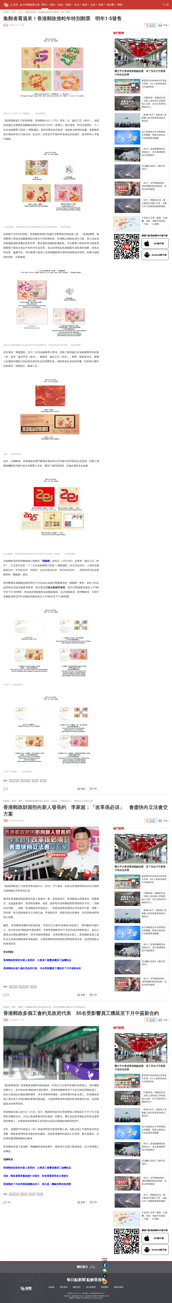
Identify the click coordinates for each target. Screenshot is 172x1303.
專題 (119, 4)
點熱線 (51, 1287)
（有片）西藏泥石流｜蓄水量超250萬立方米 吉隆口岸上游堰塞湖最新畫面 (154, 203)
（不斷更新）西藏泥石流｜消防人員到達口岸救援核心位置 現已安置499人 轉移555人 (154, 102)
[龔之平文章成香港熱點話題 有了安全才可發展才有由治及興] (141, 53)
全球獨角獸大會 (31, 4)
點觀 (68, 4)
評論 (60, 4)
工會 (24, 1194)
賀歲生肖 (25, 781)
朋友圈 (110, 4)
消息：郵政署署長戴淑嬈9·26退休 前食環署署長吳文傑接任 (36, 1175)
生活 (76, 4)
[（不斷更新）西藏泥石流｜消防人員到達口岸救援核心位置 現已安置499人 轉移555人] (127, 103)
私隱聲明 (104, 1287)
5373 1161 (77, 1293)
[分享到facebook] (105, 1265)
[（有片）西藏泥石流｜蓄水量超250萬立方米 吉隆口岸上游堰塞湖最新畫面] (127, 205)
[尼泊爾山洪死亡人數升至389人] (127, 171)
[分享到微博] (105, 1282)
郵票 (35, 781)
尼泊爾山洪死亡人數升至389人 (153, 167)
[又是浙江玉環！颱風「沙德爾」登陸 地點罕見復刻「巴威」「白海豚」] (126, 223)
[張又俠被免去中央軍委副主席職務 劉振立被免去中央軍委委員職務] (127, 137)
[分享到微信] (105, 1270)
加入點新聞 (90, 1287)
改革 (33, 987)
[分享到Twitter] (105, 1276)
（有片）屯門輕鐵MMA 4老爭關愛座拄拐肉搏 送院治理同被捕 (154, 186)
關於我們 (76, 1287)
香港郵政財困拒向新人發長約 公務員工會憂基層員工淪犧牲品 (37, 960)
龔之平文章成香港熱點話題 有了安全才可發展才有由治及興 (140, 73)
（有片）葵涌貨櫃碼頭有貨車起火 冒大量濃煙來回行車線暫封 (153, 152)
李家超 (13, 987)
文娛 (92, 4)
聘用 (40, 1194)
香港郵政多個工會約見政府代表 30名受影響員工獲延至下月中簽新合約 (42, 968)
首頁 (15, 4)
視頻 (52, 4)
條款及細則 (118, 1287)
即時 (44, 4)
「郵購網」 (46, 560)
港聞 (6, 821)
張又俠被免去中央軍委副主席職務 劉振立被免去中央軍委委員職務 (153, 134)
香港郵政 (14, 781)
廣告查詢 (63, 1287)
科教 (100, 4)
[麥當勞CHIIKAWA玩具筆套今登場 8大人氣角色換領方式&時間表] (127, 86)
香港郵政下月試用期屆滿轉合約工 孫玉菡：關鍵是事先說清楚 (37, 1184)
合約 (32, 1194)
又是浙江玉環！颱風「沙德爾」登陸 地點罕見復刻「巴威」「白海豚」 (154, 221)
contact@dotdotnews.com (97, 1293)
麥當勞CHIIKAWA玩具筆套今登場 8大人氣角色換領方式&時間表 (154, 83)
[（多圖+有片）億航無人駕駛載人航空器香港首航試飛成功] (127, 120)
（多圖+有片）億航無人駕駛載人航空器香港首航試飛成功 (154, 117)
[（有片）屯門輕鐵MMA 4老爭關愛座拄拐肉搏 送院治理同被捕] (127, 188)
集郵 (43, 781)
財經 (84, 4)
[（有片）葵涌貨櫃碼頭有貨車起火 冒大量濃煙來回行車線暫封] (127, 154)
